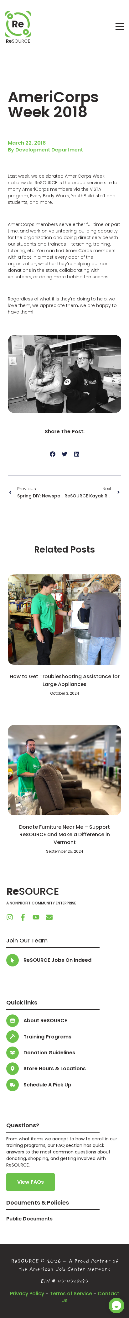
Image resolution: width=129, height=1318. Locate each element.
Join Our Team (27, 940)
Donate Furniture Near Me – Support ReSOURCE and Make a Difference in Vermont (64, 834)
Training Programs (47, 1036)
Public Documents (29, 1218)
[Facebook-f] (22, 917)
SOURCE (32, 891)
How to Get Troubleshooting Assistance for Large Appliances (65, 680)
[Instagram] (9, 917)
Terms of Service (71, 1293)
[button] (52, 454)
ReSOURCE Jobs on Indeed (57, 960)
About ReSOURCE (45, 1020)
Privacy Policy (27, 1293)
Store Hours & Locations (54, 1068)
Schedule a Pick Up (47, 1084)
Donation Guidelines (49, 1052)
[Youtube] (36, 917)
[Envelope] (49, 917)
